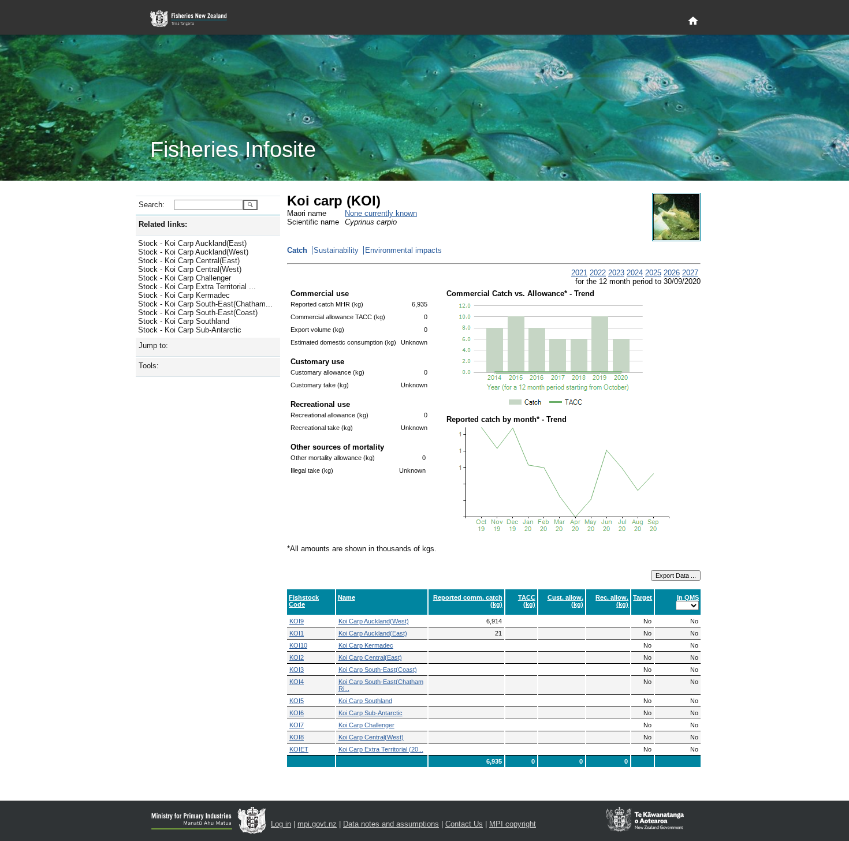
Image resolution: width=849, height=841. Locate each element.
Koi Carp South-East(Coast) (377, 669)
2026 (672, 272)
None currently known (381, 213)
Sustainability (336, 250)
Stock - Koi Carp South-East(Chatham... (205, 304)
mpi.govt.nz (317, 824)
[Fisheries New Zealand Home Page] (195, 19)
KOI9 (296, 621)
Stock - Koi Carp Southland (183, 321)
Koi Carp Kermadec (365, 645)
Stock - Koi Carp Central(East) (189, 260)
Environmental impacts (403, 250)
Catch (297, 250)
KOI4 (296, 681)
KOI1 (296, 633)
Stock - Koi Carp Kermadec (184, 295)
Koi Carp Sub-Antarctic (370, 712)
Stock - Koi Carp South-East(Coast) (198, 312)
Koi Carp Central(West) (371, 737)
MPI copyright (512, 824)
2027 (690, 272)
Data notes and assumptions (391, 824)
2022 (598, 272)
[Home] (693, 21)
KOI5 (296, 700)
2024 (635, 272)
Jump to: (153, 345)
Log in (281, 824)
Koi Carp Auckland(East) (372, 633)
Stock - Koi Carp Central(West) (189, 269)
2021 (579, 272)
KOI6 (296, 712)
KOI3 (296, 669)
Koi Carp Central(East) (370, 657)
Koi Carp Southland (365, 700)
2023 (616, 272)
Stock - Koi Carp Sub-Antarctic (189, 330)
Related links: (163, 224)
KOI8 (296, 737)
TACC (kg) (526, 601)
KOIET (298, 749)
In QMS (688, 597)
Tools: (149, 365)
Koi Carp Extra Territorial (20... (380, 749)
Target (642, 597)
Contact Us (464, 824)
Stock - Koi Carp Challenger (184, 278)
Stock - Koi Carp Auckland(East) (192, 243)
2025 (653, 272)
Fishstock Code (304, 601)
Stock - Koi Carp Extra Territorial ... (197, 286)
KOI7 (296, 725)
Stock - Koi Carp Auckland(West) (193, 252)
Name (346, 597)
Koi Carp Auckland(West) (373, 621)
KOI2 (296, 657)
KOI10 (298, 645)
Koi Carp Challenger (366, 725)
